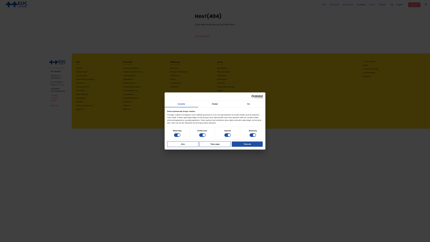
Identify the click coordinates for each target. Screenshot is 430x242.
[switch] (202, 135)
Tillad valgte (215, 144)
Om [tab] (248, 104)
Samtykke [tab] (181, 104)
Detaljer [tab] (215, 104)
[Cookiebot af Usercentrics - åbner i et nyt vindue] (253, 96)
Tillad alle (247, 144)
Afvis (183, 144)
